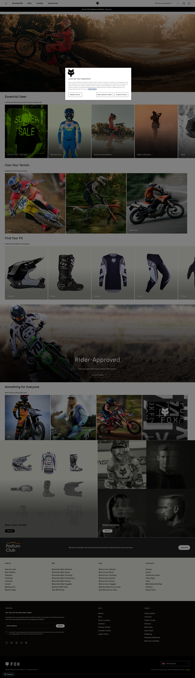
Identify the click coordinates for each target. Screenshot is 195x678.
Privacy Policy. (92, 89)
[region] (98, 84)
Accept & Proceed (121, 94)
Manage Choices (75, 94)
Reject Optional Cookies (104, 94)
